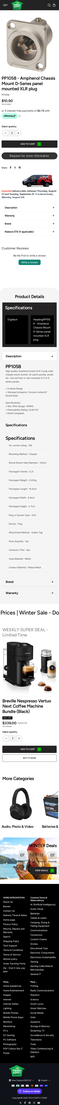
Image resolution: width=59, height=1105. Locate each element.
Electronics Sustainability (43, 957)
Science (34, 999)
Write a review (29, 262)
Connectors (36, 935)
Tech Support (10, 945)
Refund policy (10, 959)
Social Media (37, 1012)
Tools (33, 1044)
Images (7, 995)
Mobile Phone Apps (13, 1017)
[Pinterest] (20, 167)
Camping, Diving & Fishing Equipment (39, 924)
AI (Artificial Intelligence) (43, 904)
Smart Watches (38, 1008)
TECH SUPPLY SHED (37, 1098)
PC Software (9, 1039)
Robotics (34, 995)
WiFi (32, 1056)
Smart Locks (36, 1003)
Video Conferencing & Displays (41, 1050)
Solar (33, 1017)
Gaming (34, 961)
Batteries (34, 913)
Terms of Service (11, 954)
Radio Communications (42, 990)
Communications (38, 930)
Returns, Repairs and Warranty (14, 930)
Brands (6, 906)
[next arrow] (52, 668)
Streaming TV (37, 1030)
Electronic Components (42, 952)
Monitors (7, 1021)
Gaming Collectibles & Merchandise (41, 968)
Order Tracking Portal (14, 963)
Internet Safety (11, 1003)
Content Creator (38, 939)
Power (6, 1053)
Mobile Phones (10, 1012)
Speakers (35, 1021)
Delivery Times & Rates (15, 915)
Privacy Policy (10, 924)
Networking (9, 1026)
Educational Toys (39, 948)
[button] (54, 5)
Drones (34, 944)
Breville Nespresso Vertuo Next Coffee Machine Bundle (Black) (26, 706)
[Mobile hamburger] (5, 5)
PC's (5, 1030)
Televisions (36, 1039)
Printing (34, 986)
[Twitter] (15, 167)
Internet (7, 999)
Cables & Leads (38, 918)
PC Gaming (9, 1035)
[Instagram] (34, 1103)
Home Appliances (12, 986)
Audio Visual (36, 909)
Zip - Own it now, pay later (14, 970)
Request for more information (29, 155)
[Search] (49, 5)
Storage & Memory (40, 1026)
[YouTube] (39, 1103)
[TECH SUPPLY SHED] (17, 5)
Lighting (7, 1008)
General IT (35, 974)
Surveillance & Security (42, 1035)
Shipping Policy (11, 941)
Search (6, 936)
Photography (10, 1044)
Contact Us (9, 910)
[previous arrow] (7, 668)
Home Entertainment (13, 990)
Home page (9, 919)
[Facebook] (10, 167)
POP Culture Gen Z (12, 1048)
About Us (8, 901)
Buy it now (29, 758)
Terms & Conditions (13, 950)
